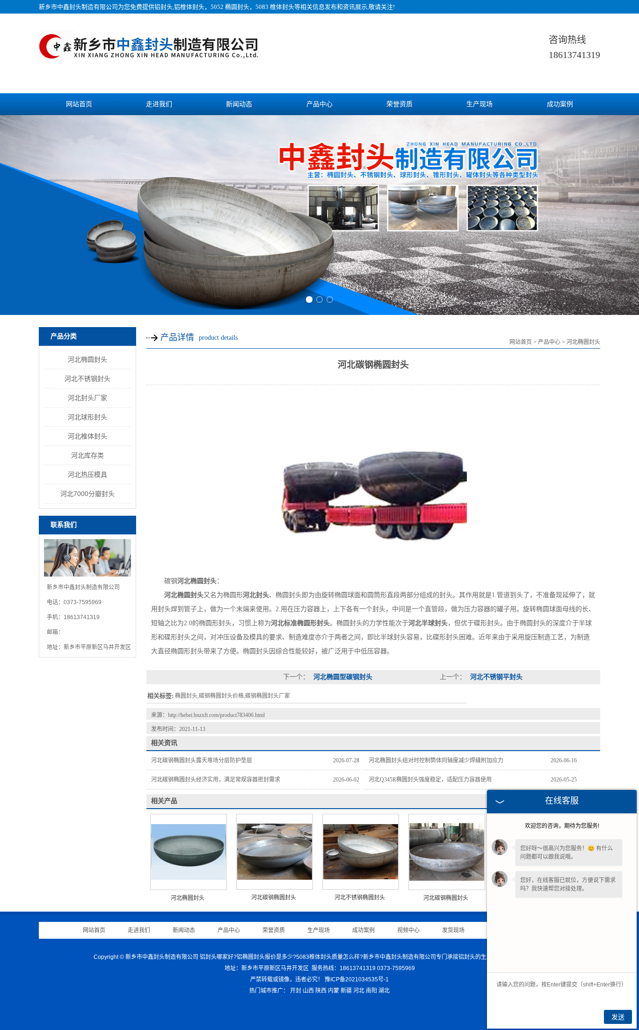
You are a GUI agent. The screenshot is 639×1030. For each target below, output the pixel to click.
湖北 (384, 990)
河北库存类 (87, 455)
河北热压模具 (87, 474)
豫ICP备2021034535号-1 (357, 979)
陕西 (321, 990)
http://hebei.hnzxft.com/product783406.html (216, 715)
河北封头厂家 (87, 398)
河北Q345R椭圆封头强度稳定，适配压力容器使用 (430, 779)
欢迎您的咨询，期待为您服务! (562, 826)
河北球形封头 (87, 417)
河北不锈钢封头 (87, 378)
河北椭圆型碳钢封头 (342, 676)
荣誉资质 (399, 104)
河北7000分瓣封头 (87, 493)
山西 (308, 990)
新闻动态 (239, 104)
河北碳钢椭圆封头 (273, 897)
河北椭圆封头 (87, 359)
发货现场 (453, 930)
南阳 (371, 990)
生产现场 (479, 104)
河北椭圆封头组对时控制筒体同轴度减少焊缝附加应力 (436, 760)
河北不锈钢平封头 (495, 676)
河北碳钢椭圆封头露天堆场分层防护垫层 (201, 760)
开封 (295, 990)
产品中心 (319, 104)
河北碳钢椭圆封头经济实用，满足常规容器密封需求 (215, 779)
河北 (358, 990)
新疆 (346, 990)
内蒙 (333, 990)
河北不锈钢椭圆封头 (359, 897)
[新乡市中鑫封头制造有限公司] (149, 57)
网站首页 (79, 104)
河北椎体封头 (87, 436)
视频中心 (408, 930)
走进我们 (159, 104)
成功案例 (560, 104)
